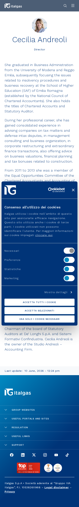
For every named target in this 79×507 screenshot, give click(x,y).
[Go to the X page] (34, 455)
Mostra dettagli (55, 292)
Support (18, 445)
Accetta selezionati (39, 310)
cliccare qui (44, 235)
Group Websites (23, 410)
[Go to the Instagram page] (45, 455)
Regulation (20, 427)
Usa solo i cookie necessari (39, 319)
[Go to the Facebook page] (11, 455)
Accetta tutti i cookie (39, 302)
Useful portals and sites (30, 418)
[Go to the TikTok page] (67, 455)
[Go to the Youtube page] (56, 455)
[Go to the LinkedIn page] (22, 455)
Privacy (10, 491)
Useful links (21, 436)
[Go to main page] (13, 5)
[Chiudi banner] (73, 190)
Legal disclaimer (56, 487)
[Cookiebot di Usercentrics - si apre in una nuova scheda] (49, 189)
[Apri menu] (72, 6)
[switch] (69, 260)
